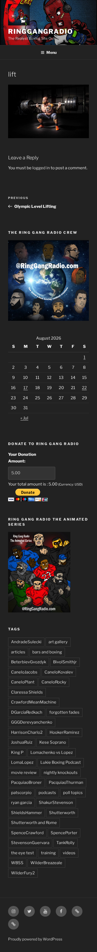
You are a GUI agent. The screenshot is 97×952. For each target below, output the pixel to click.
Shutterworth (62, 812)
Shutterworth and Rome (34, 822)
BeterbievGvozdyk (28, 662)
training (48, 853)
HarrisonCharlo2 (27, 732)
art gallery (58, 641)
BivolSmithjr (65, 662)
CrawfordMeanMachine (33, 702)
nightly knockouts (61, 772)
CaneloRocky (53, 682)
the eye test (22, 853)
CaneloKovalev (58, 672)
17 (25, 387)
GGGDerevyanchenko (31, 722)
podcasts (47, 792)
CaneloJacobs (24, 672)
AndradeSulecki (26, 641)
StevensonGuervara (30, 842)
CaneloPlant (22, 682)
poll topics (73, 792)
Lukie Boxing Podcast (60, 762)
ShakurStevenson (56, 802)
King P (17, 752)
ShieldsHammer (26, 812)
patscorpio (21, 792)
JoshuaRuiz (21, 742)
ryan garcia (21, 802)
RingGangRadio (40, 31)
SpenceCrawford (27, 832)
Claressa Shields (27, 692)
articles (18, 652)
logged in (41, 167)
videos (69, 853)
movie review (24, 772)
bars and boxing (47, 652)
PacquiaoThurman (66, 782)
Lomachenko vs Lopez (51, 752)
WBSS (17, 862)
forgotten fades (64, 712)
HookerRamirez (64, 732)
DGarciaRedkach (26, 712)
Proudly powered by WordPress (35, 939)
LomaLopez (22, 762)
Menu (51, 52)
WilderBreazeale (46, 862)
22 (84, 387)
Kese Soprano (52, 742)
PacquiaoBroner (26, 782)
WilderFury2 (23, 873)
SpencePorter (64, 832)
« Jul (24, 418)
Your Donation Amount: (22, 458)
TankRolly (65, 842)
